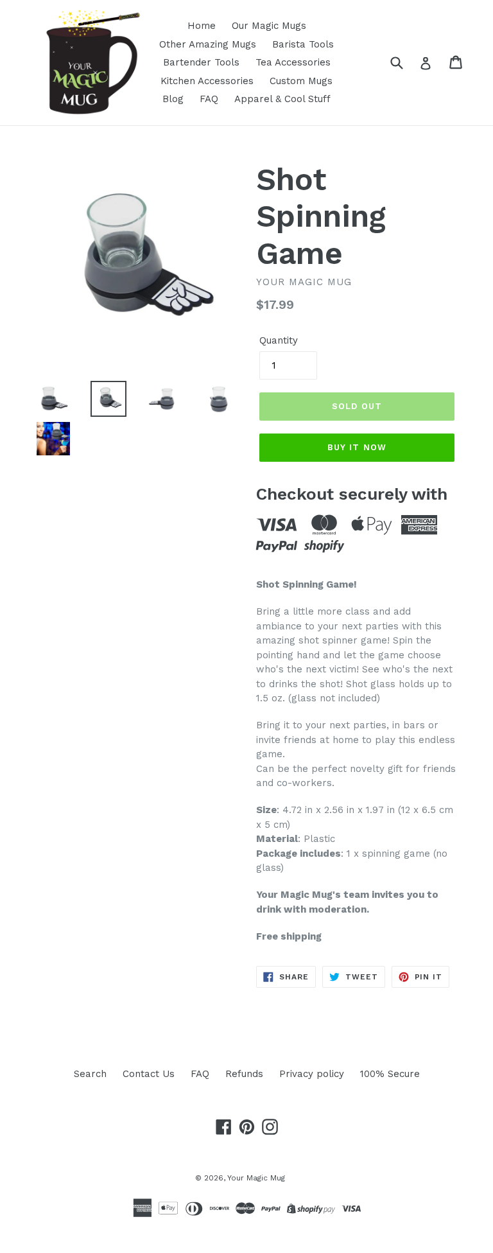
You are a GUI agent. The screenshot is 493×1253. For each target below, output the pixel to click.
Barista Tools (303, 44)
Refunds (244, 1074)
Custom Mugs (301, 81)
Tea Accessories (293, 62)
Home (201, 25)
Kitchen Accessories (207, 81)
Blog (173, 99)
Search (90, 1074)
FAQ (209, 99)
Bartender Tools (201, 62)
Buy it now (356, 447)
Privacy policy (311, 1074)
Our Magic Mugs (269, 25)
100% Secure (390, 1074)
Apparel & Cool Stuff (282, 99)
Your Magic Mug (256, 1177)
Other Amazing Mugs (207, 44)
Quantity (278, 340)
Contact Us (149, 1074)
